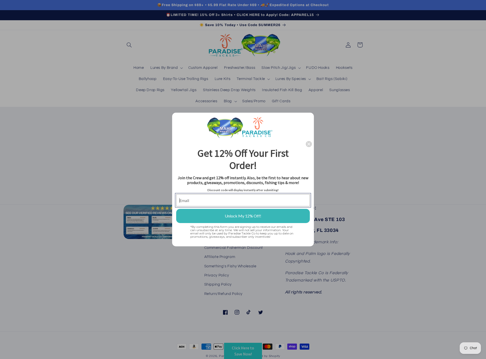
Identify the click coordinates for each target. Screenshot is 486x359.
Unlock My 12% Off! (243, 215)
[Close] (309, 144)
